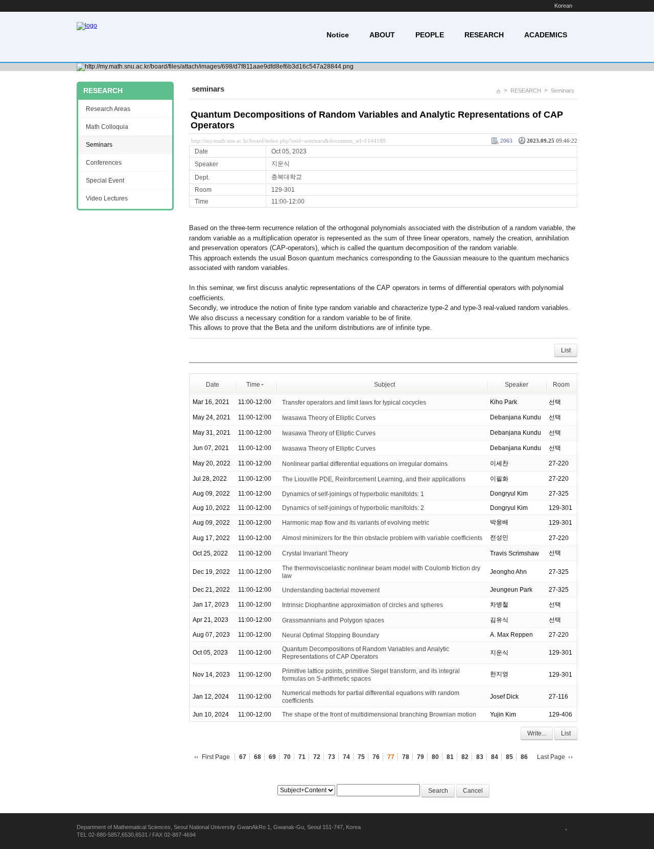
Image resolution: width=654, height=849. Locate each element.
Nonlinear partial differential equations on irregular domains (365, 463)
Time (253, 384)
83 (479, 757)
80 (435, 757)
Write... (536, 733)
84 (494, 757)
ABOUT (382, 35)
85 (509, 757)
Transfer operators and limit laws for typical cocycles (354, 402)
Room (561, 384)
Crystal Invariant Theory (315, 553)
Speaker (516, 384)
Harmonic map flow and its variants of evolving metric (355, 522)
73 (331, 757)
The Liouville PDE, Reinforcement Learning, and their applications (373, 478)
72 (316, 757)
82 (465, 757)
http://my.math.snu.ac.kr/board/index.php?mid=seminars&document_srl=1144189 (288, 141)
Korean (563, 6)
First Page (216, 757)
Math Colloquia (107, 126)
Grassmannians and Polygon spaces (333, 620)
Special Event (105, 180)
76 (376, 757)
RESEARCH (484, 35)
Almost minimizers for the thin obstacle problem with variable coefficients (382, 538)
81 (450, 757)
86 (524, 757)
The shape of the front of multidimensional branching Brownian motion (379, 714)
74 (346, 757)
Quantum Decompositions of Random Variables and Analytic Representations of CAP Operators (365, 652)
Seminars (562, 90)
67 (242, 757)
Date (212, 384)
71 (302, 757)
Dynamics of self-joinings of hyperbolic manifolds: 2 (353, 507)
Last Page (551, 757)
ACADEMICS (545, 35)
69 (272, 757)
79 (420, 757)
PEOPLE (429, 35)
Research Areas (108, 109)
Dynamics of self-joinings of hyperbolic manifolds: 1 (353, 493)
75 (361, 757)
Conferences (104, 162)
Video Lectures (107, 198)
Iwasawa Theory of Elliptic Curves (329, 417)
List (566, 350)
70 (287, 757)
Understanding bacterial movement (331, 590)
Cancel (473, 790)
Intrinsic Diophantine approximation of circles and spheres (362, 605)
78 (405, 757)
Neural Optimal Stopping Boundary (330, 634)
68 (257, 757)
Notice (337, 35)
